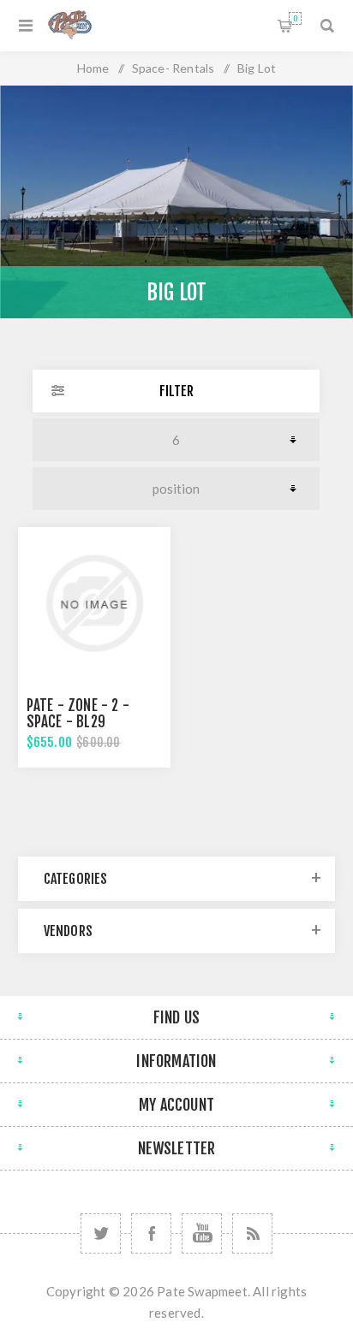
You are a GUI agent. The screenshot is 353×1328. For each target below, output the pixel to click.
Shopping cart (295, 18)
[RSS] (252, 1233)
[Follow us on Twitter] (101, 1233)
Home (93, 68)
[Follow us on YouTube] (202, 1233)
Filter (176, 391)
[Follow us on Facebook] (151, 1233)
